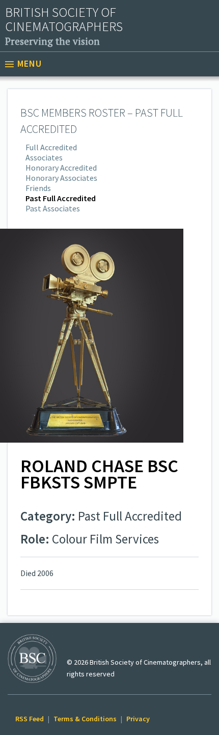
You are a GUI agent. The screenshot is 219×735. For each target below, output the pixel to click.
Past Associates (52, 208)
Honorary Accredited (61, 167)
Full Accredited (51, 147)
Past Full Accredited (60, 198)
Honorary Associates (61, 178)
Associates (44, 157)
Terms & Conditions (85, 718)
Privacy (138, 718)
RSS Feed (29, 718)
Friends (38, 188)
